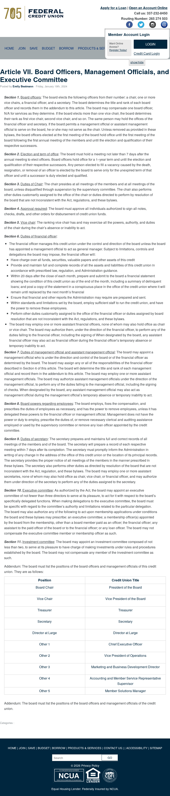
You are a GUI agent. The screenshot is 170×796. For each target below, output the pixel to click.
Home (9, 48)
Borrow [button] (66, 48)
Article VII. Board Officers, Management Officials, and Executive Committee (84, 75)
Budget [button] (48, 48)
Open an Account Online (148, 7)
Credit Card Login (147, 53)
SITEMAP (156, 748)
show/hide (137, 62)
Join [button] (22, 48)
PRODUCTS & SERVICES (84, 748)
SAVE (32, 748)
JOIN (22, 748)
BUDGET (44, 748)
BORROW (58, 748)
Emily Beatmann (23, 86)
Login (150, 44)
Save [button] (34, 48)
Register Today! (118, 50)
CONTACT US (113, 748)
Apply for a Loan (113, 7)
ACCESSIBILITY (136, 748)
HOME (12, 748)
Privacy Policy (90, 765)
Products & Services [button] (96, 48)
